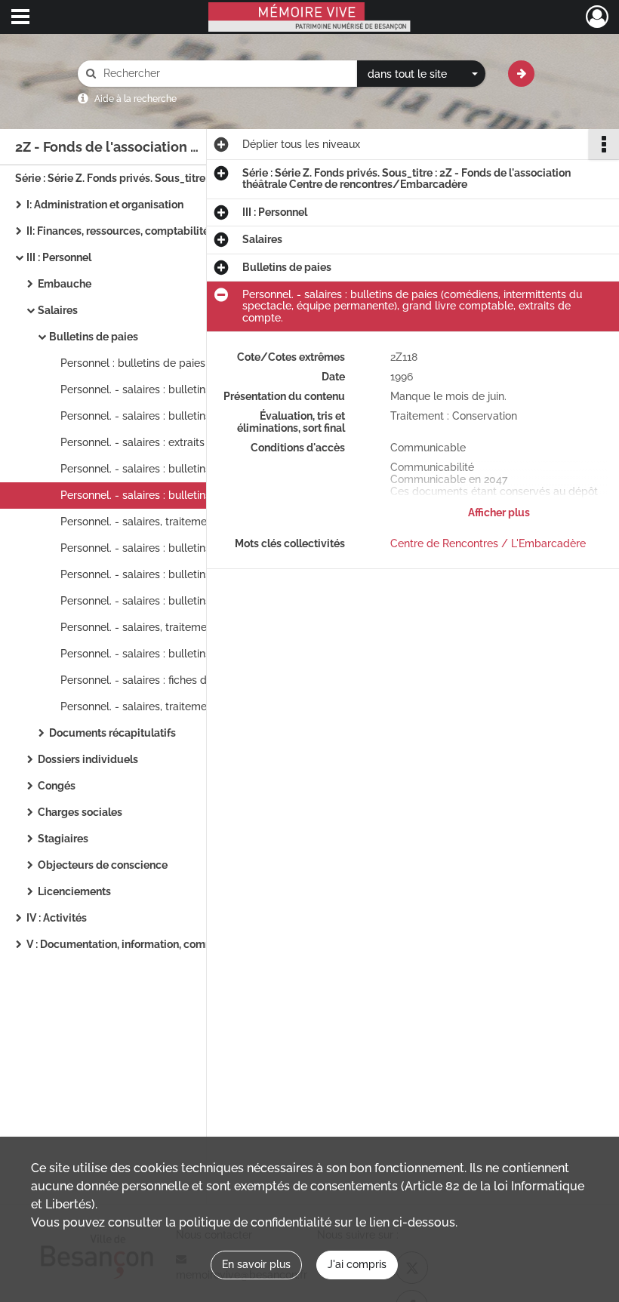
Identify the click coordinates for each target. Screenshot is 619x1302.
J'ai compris (357, 1264)
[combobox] (421, 74)
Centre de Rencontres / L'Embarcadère (488, 543)
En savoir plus (256, 1264)
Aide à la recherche (135, 99)
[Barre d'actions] (604, 144)
